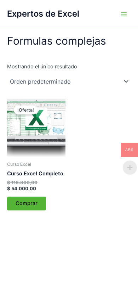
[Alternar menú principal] (124, 14)
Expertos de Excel (43, 14)
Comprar (27, 203)
